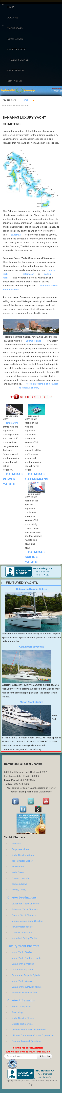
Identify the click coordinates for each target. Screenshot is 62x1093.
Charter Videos (16, 49)
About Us (12, 17)
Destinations (15, 39)
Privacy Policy (19, 889)
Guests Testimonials (22, 1024)
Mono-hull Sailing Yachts (24, 938)
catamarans (12, 422)
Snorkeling (17, 1012)
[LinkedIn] (23, 809)
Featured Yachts (20, 878)
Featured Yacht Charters (24, 992)
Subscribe (44, 1056)
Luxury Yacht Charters (23, 946)
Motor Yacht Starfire (31, 702)
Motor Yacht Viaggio (22, 981)
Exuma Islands (33, 340)
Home (10, 7)
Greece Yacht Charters (24, 915)
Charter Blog (15, 70)
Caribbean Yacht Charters (25, 903)
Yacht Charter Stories (23, 1018)
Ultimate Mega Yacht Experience (29, 1029)
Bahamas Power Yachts (12, 479)
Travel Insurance (17, 60)
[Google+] (39, 809)
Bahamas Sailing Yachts (34, 557)
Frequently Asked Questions (26, 1041)
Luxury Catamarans (22, 932)
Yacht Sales (18, 872)
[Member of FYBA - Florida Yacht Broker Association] (12, 1063)
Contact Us (14, 81)
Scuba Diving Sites (21, 1006)
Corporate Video (20, 849)
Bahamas (16, 234)
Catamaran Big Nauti (22, 969)
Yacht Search (15, 28)
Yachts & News (19, 884)
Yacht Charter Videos (23, 855)
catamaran (28, 274)
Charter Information (21, 1000)
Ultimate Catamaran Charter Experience (33, 1035)
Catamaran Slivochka (31, 646)
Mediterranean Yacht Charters (27, 921)
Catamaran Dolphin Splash (31, 589)
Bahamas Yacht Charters (25, 909)
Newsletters (18, 866)
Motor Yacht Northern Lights (26, 958)
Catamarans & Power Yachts (26, 986)
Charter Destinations (22, 897)
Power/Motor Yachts (22, 926)
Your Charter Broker (22, 860)
